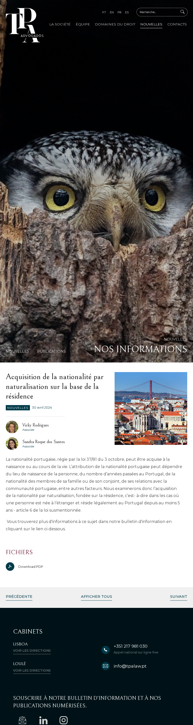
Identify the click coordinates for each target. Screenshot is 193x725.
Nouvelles (151, 24)
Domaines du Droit (115, 24)
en (112, 12)
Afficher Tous (96, 596)
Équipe (83, 24)
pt (104, 12)
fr (119, 12)
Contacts (177, 24)
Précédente (19, 596)
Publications (51, 351)
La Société (60, 24)
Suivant (178, 596)
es (127, 12)
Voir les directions (32, 650)
